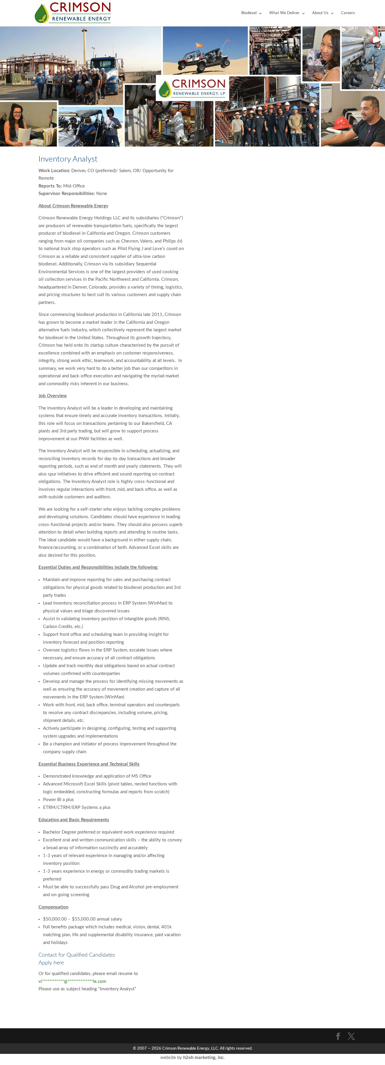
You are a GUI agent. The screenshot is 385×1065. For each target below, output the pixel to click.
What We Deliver (284, 13)
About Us (320, 13)
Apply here (51, 963)
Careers (348, 13)
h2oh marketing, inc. (204, 1057)
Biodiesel (249, 13)
